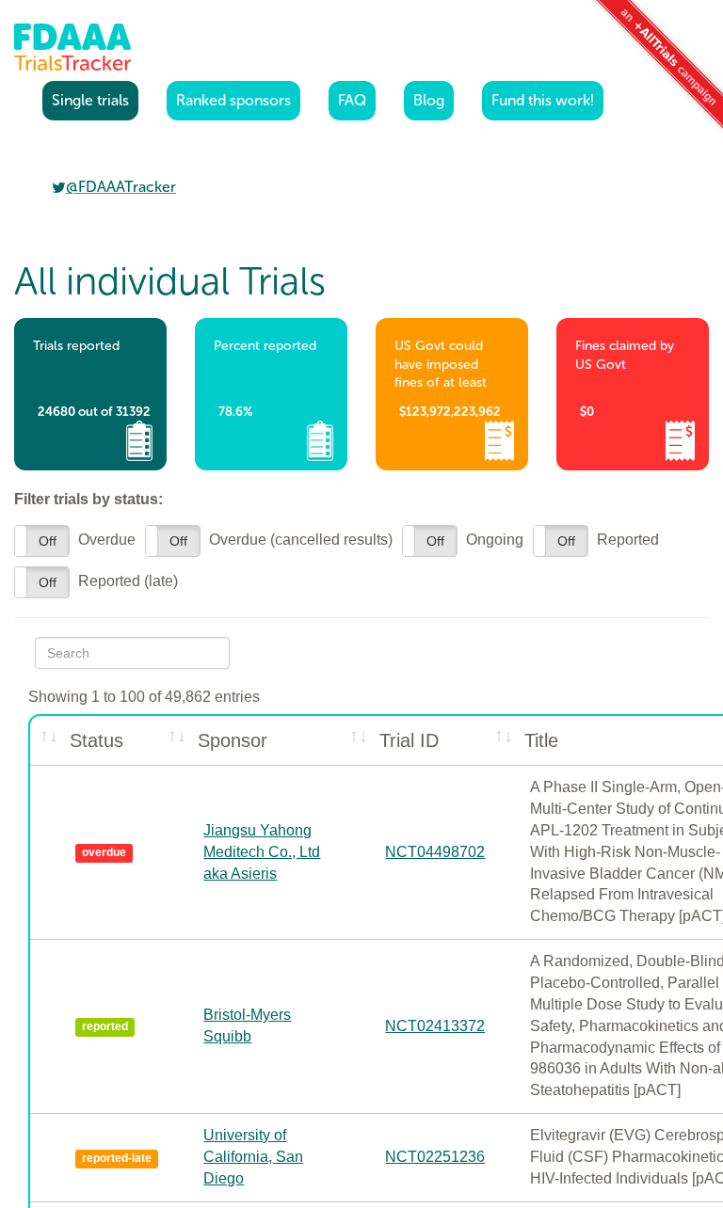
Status (96, 740)
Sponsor (232, 740)
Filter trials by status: (88, 499)
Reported (596, 540)
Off (47, 540)
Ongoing (462, 540)
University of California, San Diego (253, 1156)
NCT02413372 (435, 1026)
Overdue (75, 540)
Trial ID (409, 740)
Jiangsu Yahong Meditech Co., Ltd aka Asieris (261, 852)
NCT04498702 (435, 852)
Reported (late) (96, 581)
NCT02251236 (435, 1157)
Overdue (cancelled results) (269, 540)
